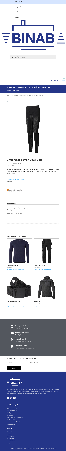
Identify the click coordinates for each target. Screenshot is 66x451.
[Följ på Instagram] (11, 398)
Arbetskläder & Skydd (15, 95)
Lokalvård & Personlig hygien (14, 422)
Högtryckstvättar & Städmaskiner (15, 417)
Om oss (27, 87)
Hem (8, 95)
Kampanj (21, 87)
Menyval (63, 80)
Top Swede (37, 267)
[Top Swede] (15, 191)
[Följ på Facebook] (8, 398)
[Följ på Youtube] (14, 398)
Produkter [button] (11, 87)
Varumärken (35, 87)
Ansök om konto (13, 90)
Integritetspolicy (10, 440)
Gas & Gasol (10, 415)
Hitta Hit (9, 434)
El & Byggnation (11, 412)
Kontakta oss (46, 87)
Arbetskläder (24, 95)
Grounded (9, 267)
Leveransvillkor (10, 438)
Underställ (30, 95)
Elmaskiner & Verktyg (12, 410)
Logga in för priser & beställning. (15, 179)
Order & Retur (10, 436)
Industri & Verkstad (11, 419)
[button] (7, 102)
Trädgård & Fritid (11, 424)
